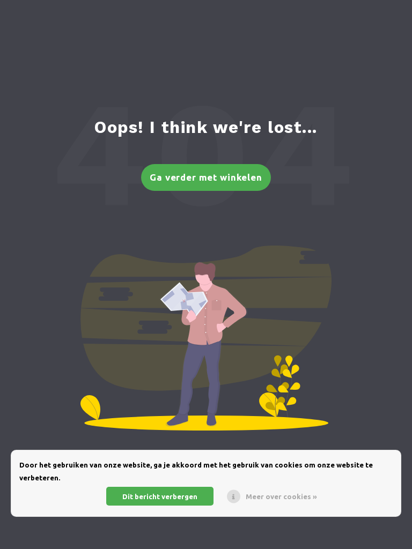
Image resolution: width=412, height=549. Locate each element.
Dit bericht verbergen (159, 496)
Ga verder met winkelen (206, 177)
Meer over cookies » (281, 496)
